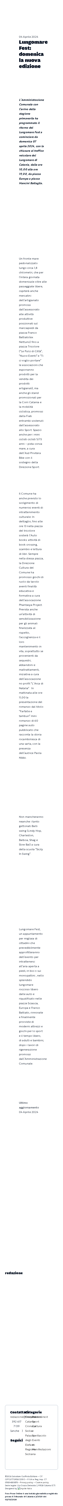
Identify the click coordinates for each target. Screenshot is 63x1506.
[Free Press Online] (45, 4)
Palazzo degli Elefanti (30, 1440)
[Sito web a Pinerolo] (25, 1488)
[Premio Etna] (31, 800)
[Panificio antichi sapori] (31, 783)
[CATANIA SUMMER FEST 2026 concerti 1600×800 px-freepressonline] (31, 766)
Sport (35, 1421)
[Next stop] (31, 1071)
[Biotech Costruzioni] (31, 475)
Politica (37, 1417)
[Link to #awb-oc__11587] (10, 7)
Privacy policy (26, 1482)
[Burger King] (31, 1086)
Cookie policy (42, 1482)
